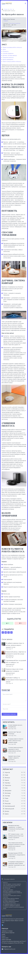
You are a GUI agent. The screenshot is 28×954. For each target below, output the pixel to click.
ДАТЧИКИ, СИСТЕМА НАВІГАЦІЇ (10, 55)
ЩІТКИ (4, 49)
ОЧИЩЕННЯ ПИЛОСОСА (8, 57)
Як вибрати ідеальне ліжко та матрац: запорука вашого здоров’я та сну (15, 645)
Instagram (5, 20)
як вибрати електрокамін (9, 900)
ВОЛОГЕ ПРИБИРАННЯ (8, 59)
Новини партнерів (6, 939)
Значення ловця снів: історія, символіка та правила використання (14, 671)
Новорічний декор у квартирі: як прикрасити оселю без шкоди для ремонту (16, 654)
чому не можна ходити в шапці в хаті (11, 885)
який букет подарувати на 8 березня (11, 891)
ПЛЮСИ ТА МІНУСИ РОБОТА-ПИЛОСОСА (12, 61)
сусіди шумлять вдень (8, 889)
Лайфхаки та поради (7, 931)
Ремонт (4, 936)
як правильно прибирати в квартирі (11, 905)
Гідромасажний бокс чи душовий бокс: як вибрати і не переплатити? (16, 662)
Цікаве (3, 934)
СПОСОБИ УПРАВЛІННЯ (8, 53)
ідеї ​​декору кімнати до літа (9, 887)
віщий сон (5, 882)
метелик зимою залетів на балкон (11, 898)
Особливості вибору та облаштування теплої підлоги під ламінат (16, 680)
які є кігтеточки (6, 888)
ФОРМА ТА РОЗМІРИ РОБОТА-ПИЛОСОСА (12, 47)
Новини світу (5, 938)
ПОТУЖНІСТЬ (5, 51)
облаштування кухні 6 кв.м (9, 902)
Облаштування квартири (14, 23)
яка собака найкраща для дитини (11, 901)
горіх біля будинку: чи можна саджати (12, 884)
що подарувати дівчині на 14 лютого (11, 904)
